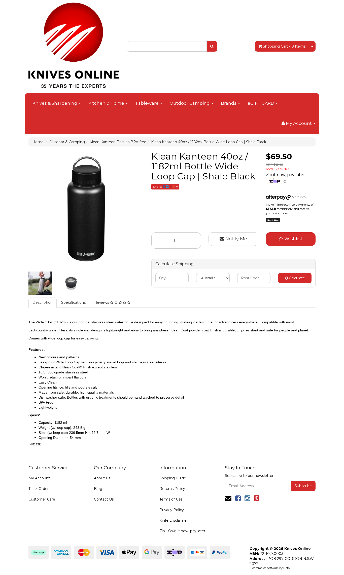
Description (42, 302)
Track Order (38, 488)
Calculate (296, 278)
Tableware (147, 103)
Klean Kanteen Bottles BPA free (118, 142)
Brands (229, 103)
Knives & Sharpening (55, 103)
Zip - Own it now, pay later (182, 531)
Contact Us (104, 499)
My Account (39, 478)
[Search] (212, 46)
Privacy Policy (171, 510)
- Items (284, 46)
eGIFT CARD (261, 103)
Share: (158, 186)
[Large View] (40, 283)
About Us (102, 478)
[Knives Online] (73, 43)
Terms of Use (171, 499)
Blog (98, 488)
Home (38, 142)
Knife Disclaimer (173, 520)
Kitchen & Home (106, 103)
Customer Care (41, 499)
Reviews (102, 302)
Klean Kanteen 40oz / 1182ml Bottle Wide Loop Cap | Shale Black (208, 142)
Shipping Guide (172, 478)
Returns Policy (172, 488)
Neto (286, 568)
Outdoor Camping (190, 103)
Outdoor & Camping (67, 142)
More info (298, 197)
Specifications (73, 302)
